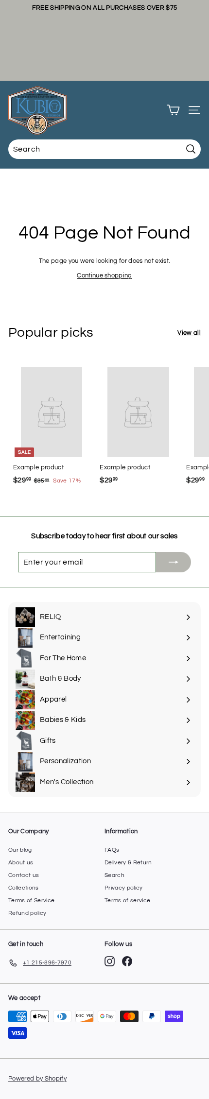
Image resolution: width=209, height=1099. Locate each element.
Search (114, 875)
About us (21, 862)
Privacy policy (123, 888)
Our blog (20, 850)
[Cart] (173, 110)
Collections (23, 888)
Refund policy (27, 913)
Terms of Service (31, 900)
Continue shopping (104, 275)
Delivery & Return (128, 862)
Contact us (23, 875)
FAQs (111, 850)
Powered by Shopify (37, 1078)
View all (189, 332)
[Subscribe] (173, 562)
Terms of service (127, 900)
